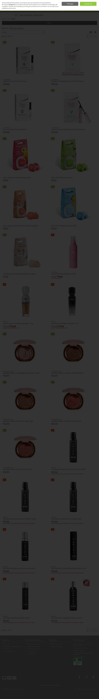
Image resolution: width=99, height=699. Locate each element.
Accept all (88, 4)
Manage (70, 4)
